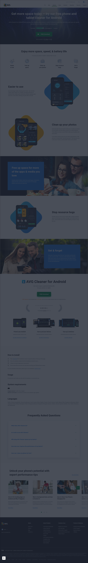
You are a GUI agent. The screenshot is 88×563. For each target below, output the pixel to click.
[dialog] (44, 281)
